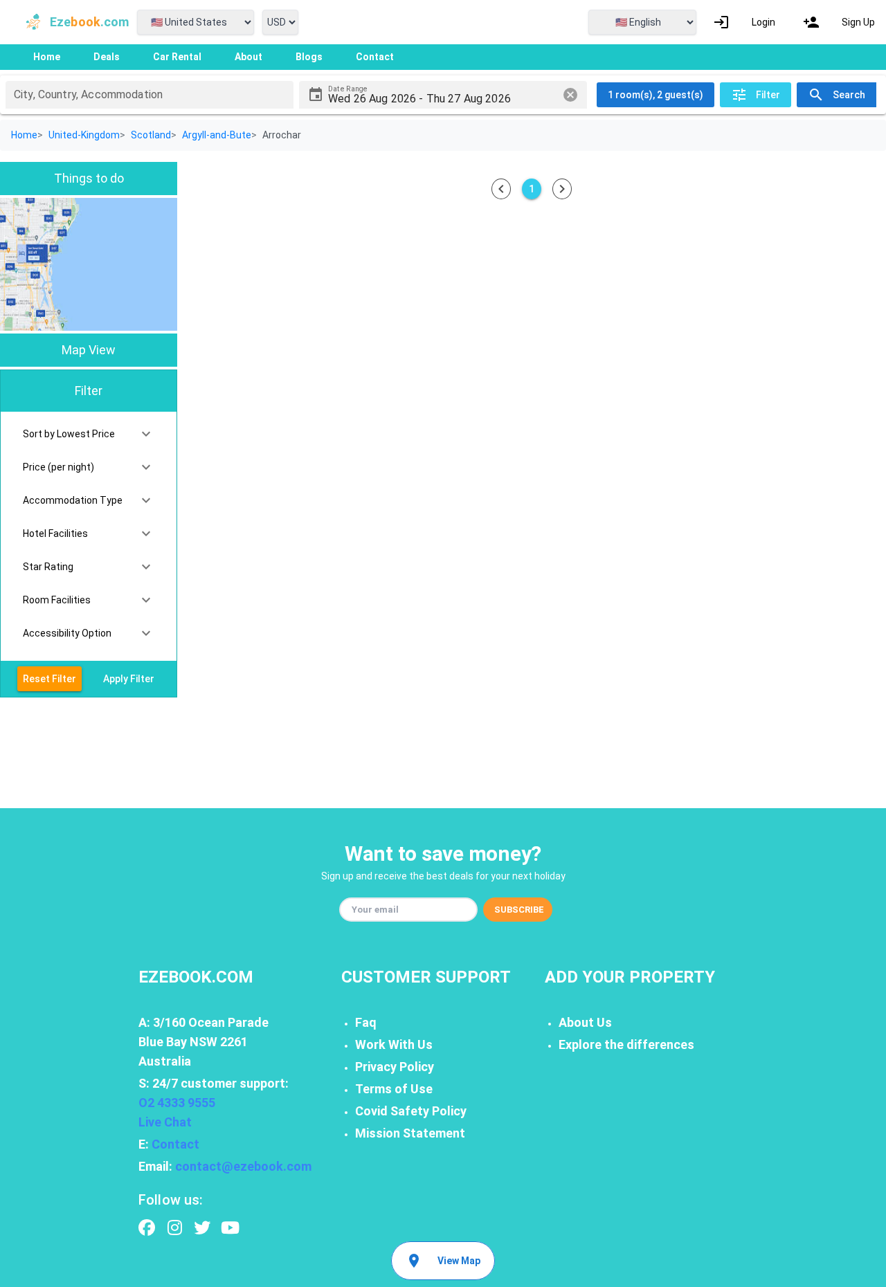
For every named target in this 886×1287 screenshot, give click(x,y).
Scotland (151, 134)
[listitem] (744, 22)
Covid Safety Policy (411, 1111)
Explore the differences (626, 1044)
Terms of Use (394, 1088)
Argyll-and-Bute (216, 134)
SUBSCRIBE (519, 909)
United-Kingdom (84, 134)
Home (24, 134)
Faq (366, 1022)
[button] (88, 433)
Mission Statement (410, 1133)
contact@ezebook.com (243, 1166)
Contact (175, 1144)
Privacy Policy (394, 1066)
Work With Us (394, 1044)
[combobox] (149, 94)
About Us (585, 1022)
